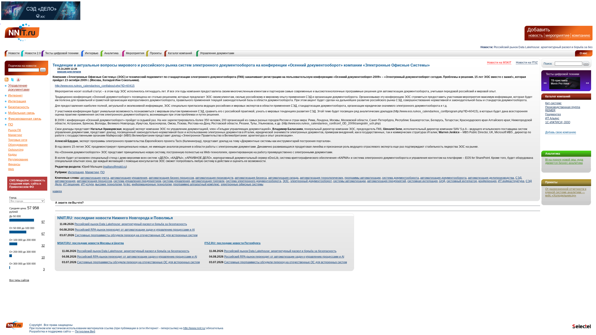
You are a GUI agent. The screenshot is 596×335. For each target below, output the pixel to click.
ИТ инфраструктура (511, 181)
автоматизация (65, 181)
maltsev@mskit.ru (115, 166)
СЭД (518, 177)
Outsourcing (16, 149)
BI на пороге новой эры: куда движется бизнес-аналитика (564, 161)
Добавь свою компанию (560, 132)
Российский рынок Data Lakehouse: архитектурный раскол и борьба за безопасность (130, 224)
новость (535, 35)
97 (43, 222)
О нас (583, 53)
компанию (581, 35)
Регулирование (18, 159)
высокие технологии (108, 184)
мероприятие (557, 35)
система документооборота (400, 177)
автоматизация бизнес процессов (171, 177)
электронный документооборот (311, 181)
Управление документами (217, 53)
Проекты (156, 53)
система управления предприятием (137, 181)
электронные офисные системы (242, 184)
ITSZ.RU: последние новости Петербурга (232, 243)
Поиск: (548, 63)
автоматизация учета (94, 177)
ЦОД (442, 181)
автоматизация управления (128, 177)
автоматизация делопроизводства (491, 177)
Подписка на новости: (22, 65)
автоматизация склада (283, 177)
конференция (487, 181)
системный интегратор (462, 181)
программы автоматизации (363, 177)
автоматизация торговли (207, 181)
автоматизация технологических (321, 177)
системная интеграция (422, 181)
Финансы (14, 164)
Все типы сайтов (19, 280)
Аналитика (111, 53)
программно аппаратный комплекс (196, 184)
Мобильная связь (21, 113)
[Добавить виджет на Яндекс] (18, 79)
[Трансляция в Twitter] (14, 79)
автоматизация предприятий (386, 181)
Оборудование (18, 144)
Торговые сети (17, 140)
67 (43, 233)
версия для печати (69, 71)
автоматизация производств (214, 177)
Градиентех (553, 114)
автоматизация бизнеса (251, 177)
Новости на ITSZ (527, 62)
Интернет (15, 95)
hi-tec (126, 184)
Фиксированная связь (24, 118)
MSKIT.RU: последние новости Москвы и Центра (90, 243)
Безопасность (18, 107)
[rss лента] (8, 79)
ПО (10, 124)
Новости (14, 53)
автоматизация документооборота (443, 177)
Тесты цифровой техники (61, 53)
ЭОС (286, 181)
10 (43, 257)
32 (43, 245)
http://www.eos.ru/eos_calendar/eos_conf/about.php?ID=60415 (95, 85)
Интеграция (17, 101)
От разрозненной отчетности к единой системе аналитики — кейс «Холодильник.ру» (565, 192)
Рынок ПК (14, 130)
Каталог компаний (180, 53)
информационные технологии (152, 184)
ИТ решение (71, 184)
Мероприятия (135, 53)
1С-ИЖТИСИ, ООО (557, 122)
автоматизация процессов (94, 181)
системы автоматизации (349, 181)
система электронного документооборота (253, 181)
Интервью (91, 53)
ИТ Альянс (552, 118)
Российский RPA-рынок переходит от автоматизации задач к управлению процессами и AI (135, 229)
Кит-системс (553, 103)
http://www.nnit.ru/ (194, 328)
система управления (176, 181)
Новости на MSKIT (499, 62)
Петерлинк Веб (85, 331)
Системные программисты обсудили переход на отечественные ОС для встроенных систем (136, 235)
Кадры (12, 154)
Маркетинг (15, 135)
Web (11, 169)
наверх (57, 191)
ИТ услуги (87, 184)
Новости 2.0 (33, 53)
